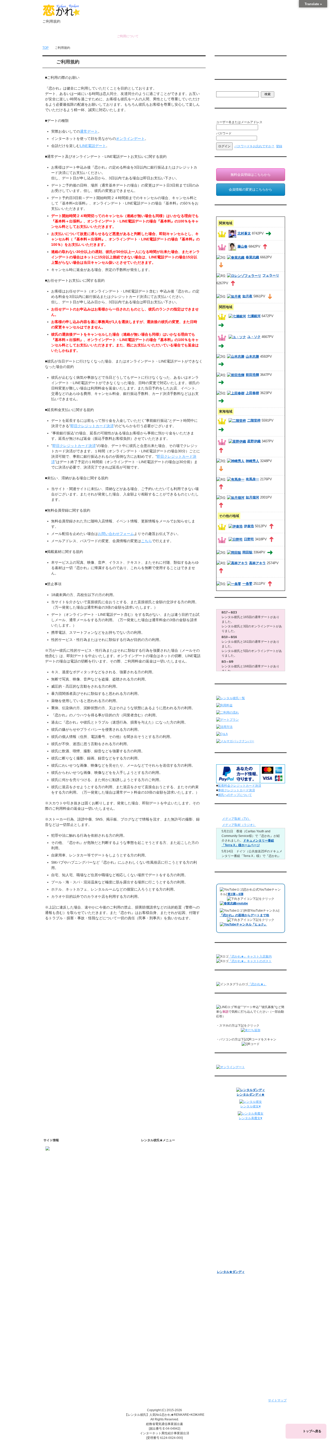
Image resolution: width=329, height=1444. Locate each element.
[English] (218, 69)
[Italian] (228, 69)
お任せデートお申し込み (234, 1212)
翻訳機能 (158, 1236)
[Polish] (234, 69)
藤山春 (242, 246)
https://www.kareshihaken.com (66, 1156)
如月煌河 (252, 497)
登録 (279, 146)
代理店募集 (155, 1338)
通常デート (89, 131)
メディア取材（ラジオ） (239, 825)
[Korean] (249, 69)
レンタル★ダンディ (231, 1272)
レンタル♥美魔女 (228, 1265)
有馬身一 (252, 479)
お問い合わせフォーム (116, 534)
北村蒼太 (244, 233)
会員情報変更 (230, 1165)
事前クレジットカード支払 (166, 1358)
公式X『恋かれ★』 (165, 1276)
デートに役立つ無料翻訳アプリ (174, 1256)
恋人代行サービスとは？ (169, 1172)
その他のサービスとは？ (169, 1178)
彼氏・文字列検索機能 (167, 1242)
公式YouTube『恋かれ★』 (171, 1262)
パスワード (224, 133)
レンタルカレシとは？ (167, 1165)
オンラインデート (130, 138)
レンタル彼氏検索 (160, 1194)
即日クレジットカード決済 (92, 426)
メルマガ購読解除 (233, 1189)
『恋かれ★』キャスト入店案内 (250, 956)
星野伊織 (254, 441)
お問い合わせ (229, 36)
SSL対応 (154, 1318)
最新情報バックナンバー (234, 1198)
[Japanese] (254, 69)
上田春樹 (252, 393)
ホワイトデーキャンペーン (235, 1245)
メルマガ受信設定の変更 (238, 1182)
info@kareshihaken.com (62, 1165)
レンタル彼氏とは (160, 1157)
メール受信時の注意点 (163, 1325)
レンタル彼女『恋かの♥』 (235, 1258)
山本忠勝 (252, 356)
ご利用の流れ (157, 1201)
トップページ (60, 36)
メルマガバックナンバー (234, 1174)
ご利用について (128, 36)
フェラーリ (270, 275)
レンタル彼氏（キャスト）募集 (169, 1332)
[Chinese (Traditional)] (244, 69)
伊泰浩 (249, 526)
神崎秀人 (252, 461)
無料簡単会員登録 (93, 36)
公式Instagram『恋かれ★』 (171, 1269)
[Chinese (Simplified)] (239, 69)
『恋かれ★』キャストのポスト (250, 961)
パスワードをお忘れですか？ (254, 146)
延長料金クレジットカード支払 (169, 1365)
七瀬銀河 (254, 316)
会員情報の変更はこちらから (250, 189)
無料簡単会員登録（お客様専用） (240, 1150)
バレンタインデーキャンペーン (238, 1238)
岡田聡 (247, 552)
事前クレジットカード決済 (236, 790)
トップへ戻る (312, 1431)
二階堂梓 (254, 420)
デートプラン (157, 1207)
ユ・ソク (254, 337)
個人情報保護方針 (160, 1312)
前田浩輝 (252, 375)
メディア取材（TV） (236, 819)
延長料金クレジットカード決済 (239, 785)
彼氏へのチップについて (235, 795)
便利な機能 (155, 1228)
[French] (223, 69)
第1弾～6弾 (235, 894)
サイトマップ (277, 1400)
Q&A (151, 1221)
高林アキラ (257, 563)
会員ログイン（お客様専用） (241, 1158)
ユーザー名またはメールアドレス (239, 122)
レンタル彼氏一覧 (161, 36)
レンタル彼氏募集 (195, 36)
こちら (146, 541)
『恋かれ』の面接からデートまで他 (244, 915)
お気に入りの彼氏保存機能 (170, 1249)
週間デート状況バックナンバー (238, 1205)
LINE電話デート (93, 146)
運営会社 (154, 1352)
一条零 (247, 584)
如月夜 (247, 296)
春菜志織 (252, 257)
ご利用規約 (155, 1305)
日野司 (249, 539)
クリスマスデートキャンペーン (238, 1252)
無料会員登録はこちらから (251, 175)
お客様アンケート (229, 1232)
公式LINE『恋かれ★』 (168, 1282)
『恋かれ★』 (257, 984)
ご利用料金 (155, 1214)
